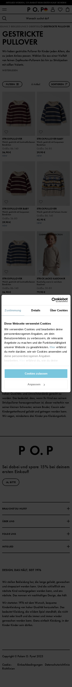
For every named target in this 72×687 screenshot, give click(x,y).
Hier (52, 347)
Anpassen (34, 384)
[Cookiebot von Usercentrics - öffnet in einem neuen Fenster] (52, 300)
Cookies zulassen (36, 373)
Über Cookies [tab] (59, 310)
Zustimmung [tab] (13, 310)
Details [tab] (35, 310)
